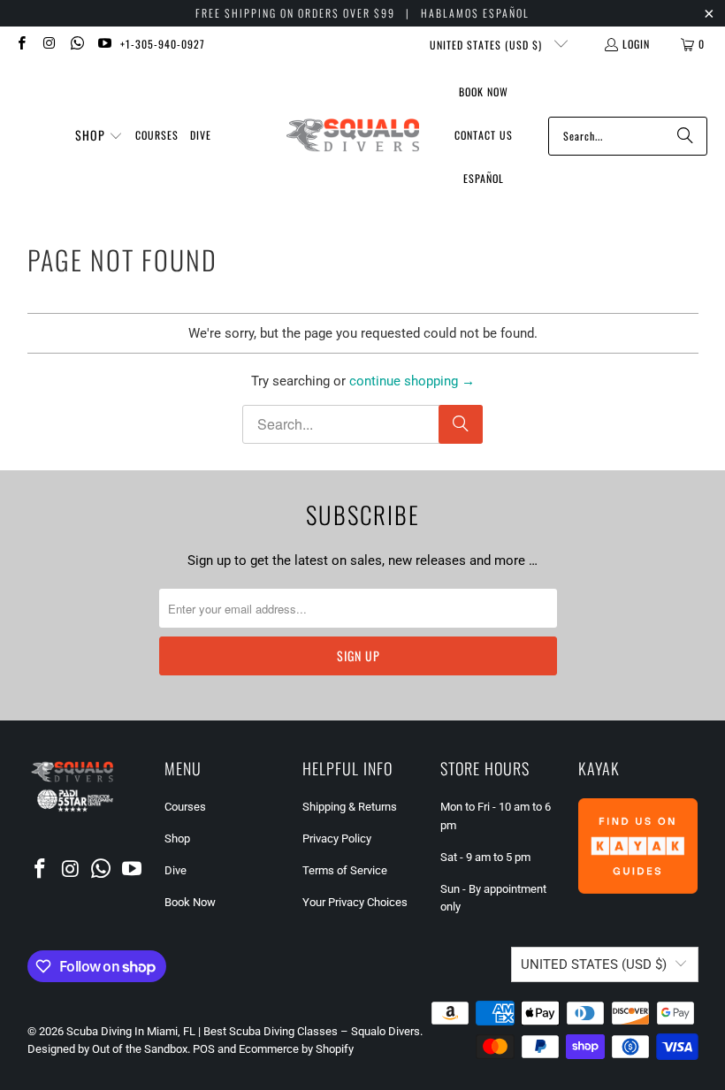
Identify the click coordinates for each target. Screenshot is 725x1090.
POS (204, 1049)
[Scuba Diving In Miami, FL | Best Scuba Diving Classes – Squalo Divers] (352, 135)
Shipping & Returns (349, 806)
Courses (185, 806)
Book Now (190, 902)
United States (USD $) (488, 44)
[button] (99, 136)
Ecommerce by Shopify (296, 1049)
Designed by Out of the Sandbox (107, 1049)
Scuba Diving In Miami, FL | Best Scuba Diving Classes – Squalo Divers (243, 1031)
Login (636, 43)
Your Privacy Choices (355, 902)
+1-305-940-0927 (162, 43)
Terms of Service (344, 870)
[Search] (685, 136)
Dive (175, 870)
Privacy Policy (336, 838)
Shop (177, 838)
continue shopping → (412, 381)
